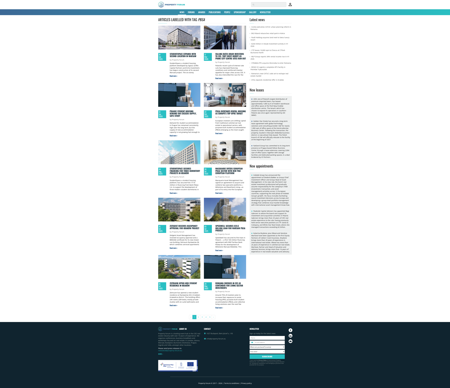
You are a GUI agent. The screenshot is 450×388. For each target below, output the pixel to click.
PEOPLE (227, 12)
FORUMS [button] (191, 12)
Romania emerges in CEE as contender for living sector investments (229, 285)
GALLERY (252, 12)
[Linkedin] (290, 336)
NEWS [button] (182, 12)
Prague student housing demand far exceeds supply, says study (183, 113)
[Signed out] (290, 5)
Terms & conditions (231, 383)
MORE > (160, 354)
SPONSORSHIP (240, 12)
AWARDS (201, 12)
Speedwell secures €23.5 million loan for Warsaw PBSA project (230, 228)
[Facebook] (290, 330)
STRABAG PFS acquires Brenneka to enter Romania (271, 63)
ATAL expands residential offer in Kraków (267, 80)
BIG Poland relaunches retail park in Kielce (268, 33)
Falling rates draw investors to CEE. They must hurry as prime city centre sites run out (230, 56)
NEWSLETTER (265, 12)
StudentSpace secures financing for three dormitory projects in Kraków (185, 171)
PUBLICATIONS (215, 12)
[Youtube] (290, 341)
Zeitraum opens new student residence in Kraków (183, 284)
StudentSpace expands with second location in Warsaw (183, 55)
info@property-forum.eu (216, 339)
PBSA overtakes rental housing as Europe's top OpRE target (230, 112)
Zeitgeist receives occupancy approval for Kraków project (184, 227)
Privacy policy (246, 383)
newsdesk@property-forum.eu (170, 350)
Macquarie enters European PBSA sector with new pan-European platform (229, 171)
